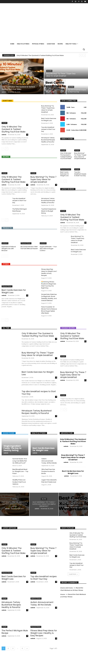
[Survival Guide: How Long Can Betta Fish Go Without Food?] (6, 461)
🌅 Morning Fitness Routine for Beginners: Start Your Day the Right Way (48, 285)
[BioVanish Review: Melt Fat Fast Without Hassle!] (29, 238)
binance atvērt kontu (66, 588)
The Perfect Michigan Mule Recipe (19, 210)
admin (4, 134)
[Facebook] (72, 1)
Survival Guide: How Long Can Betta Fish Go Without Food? (19, 461)
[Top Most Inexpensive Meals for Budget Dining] (35, 211)
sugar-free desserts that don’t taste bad (49, 481)
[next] (84, 55)
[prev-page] (3, 148)
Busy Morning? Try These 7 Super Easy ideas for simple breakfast (48, 109)
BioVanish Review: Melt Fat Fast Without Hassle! (29, 248)
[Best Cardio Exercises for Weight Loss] (35, 120)
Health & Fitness (36, 598)
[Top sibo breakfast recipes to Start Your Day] (77, 86)
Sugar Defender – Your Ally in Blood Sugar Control (48, 249)
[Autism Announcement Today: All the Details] (35, 461)
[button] (83, 49)
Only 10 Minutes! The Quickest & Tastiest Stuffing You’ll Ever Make (40, 55)
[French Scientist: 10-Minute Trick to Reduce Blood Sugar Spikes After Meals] (35, 309)
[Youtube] (85, 1)
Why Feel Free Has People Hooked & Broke (48, 471)
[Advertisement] (44, 24)
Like (85, 107)
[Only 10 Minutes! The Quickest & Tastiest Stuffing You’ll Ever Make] (22, 76)
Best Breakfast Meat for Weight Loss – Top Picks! (20, 471)
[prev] (80, 55)
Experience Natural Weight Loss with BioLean (9, 249)
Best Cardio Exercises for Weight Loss (48, 119)
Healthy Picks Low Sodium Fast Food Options (19, 482)
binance (62, 594)
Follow (83, 113)
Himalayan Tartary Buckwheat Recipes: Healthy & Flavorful (48, 140)
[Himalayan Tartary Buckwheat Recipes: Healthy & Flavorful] (35, 140)
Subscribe (82, 130)
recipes (5, 83)
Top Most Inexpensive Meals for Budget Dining (48, 211)
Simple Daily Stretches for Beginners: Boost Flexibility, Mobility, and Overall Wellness (49, 297)
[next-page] (6, 148)
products (5, 243)
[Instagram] (75, 1)
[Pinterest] (78, 1)
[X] (82, 1)
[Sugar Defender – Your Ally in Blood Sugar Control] (48, 238)
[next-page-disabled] (6, 256)
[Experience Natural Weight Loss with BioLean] (10, 238)
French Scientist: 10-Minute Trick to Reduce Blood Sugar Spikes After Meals (49, 310)
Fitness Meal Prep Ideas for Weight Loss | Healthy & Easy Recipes (49, 272)
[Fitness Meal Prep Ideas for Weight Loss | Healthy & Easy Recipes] (35, 271)
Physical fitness (52, 87)
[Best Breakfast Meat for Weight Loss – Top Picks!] (6, 471)
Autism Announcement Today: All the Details (49, 461)
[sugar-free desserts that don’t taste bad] (35, 482)
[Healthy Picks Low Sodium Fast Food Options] (6, 482)
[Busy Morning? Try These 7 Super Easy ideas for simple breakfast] (66, 69)
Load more (72, 574)
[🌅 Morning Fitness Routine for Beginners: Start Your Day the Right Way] (35, 284)
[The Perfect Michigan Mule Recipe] (6, 211)
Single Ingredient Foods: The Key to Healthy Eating (12, 448)
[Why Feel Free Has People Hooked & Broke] (35, 471)
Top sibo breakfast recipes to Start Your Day (48, 129)
